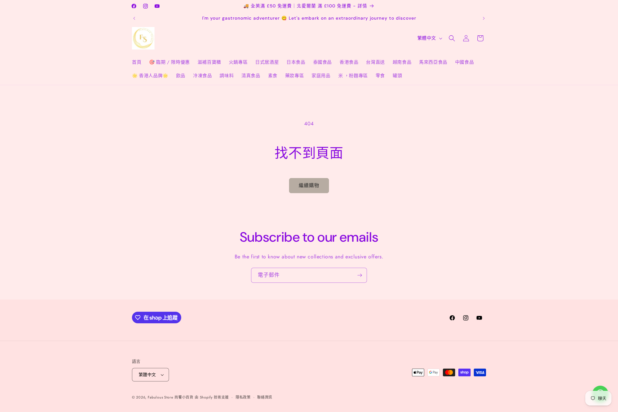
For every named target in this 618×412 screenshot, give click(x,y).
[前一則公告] (134, 18)
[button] (452, 38)
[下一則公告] (484, 18)
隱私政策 (243, 397)
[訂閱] (359, 275)
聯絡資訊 (264, 397)
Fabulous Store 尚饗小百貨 (170, 397)
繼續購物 (309, 185)
